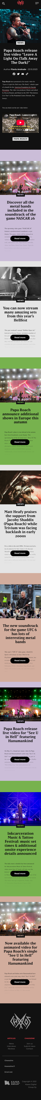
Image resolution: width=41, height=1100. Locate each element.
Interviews (11, 1046)
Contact (29, 1049)
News (20, 43)
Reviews (11, 1049)
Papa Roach (20, 139)
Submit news (29, 1046)
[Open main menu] (37, 3)
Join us (30, 1044)
